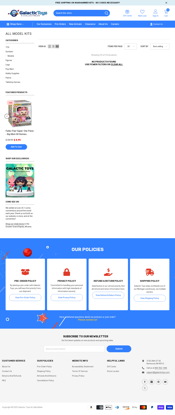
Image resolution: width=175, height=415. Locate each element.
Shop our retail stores (15, 224)
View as (42, 46)
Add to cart (16, 147)
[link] (20, 180)
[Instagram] (151, 382)
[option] (20, 125)
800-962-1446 (161, 368)
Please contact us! (87, 320)
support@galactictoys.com (158, 372)
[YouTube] (165, 382)
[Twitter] (145, 388)
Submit (118, 348)
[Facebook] (145, 382)
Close (166, 3)
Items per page (115, 46)
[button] (7, 116)
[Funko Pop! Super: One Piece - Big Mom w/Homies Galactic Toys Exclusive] (20, 113)
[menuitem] (20, 47)
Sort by (144, 46)
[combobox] (78, 13)
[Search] (81, 13)
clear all (117, 64)
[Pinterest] (158, 382)
